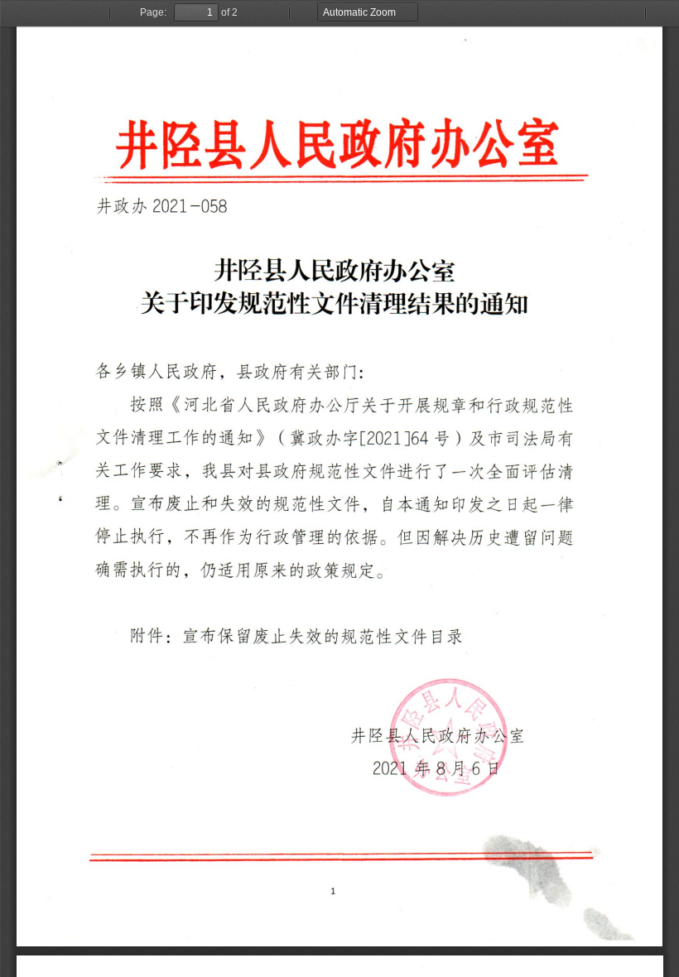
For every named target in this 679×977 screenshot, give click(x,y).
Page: (153, 12)
